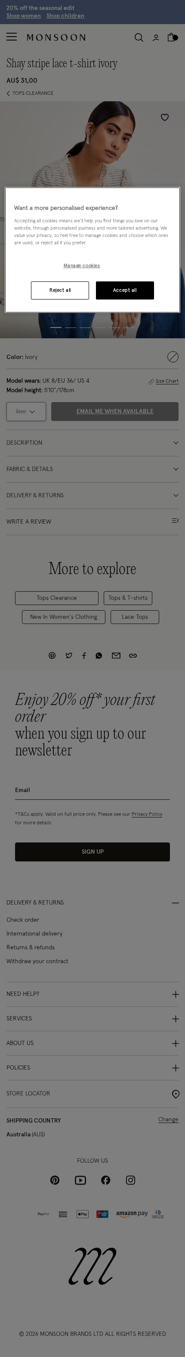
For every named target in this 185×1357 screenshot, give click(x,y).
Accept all (125, 290)
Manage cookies (82, 265)
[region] (93, 250)
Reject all (60, 290)
